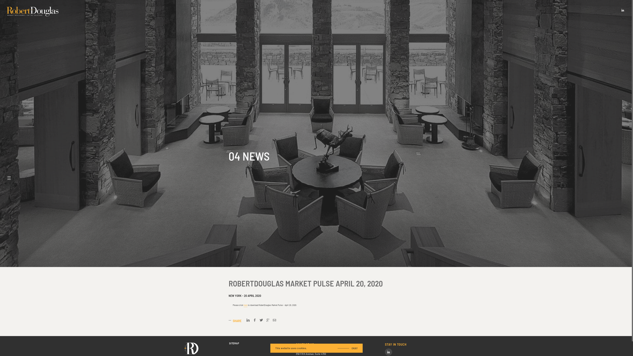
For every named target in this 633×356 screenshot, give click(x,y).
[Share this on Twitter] (261, 320)
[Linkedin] (622, 10)
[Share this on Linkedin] (248, 320)
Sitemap (234, 343)
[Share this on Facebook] (254, 320)
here (245, 305)
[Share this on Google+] (268, 320)
